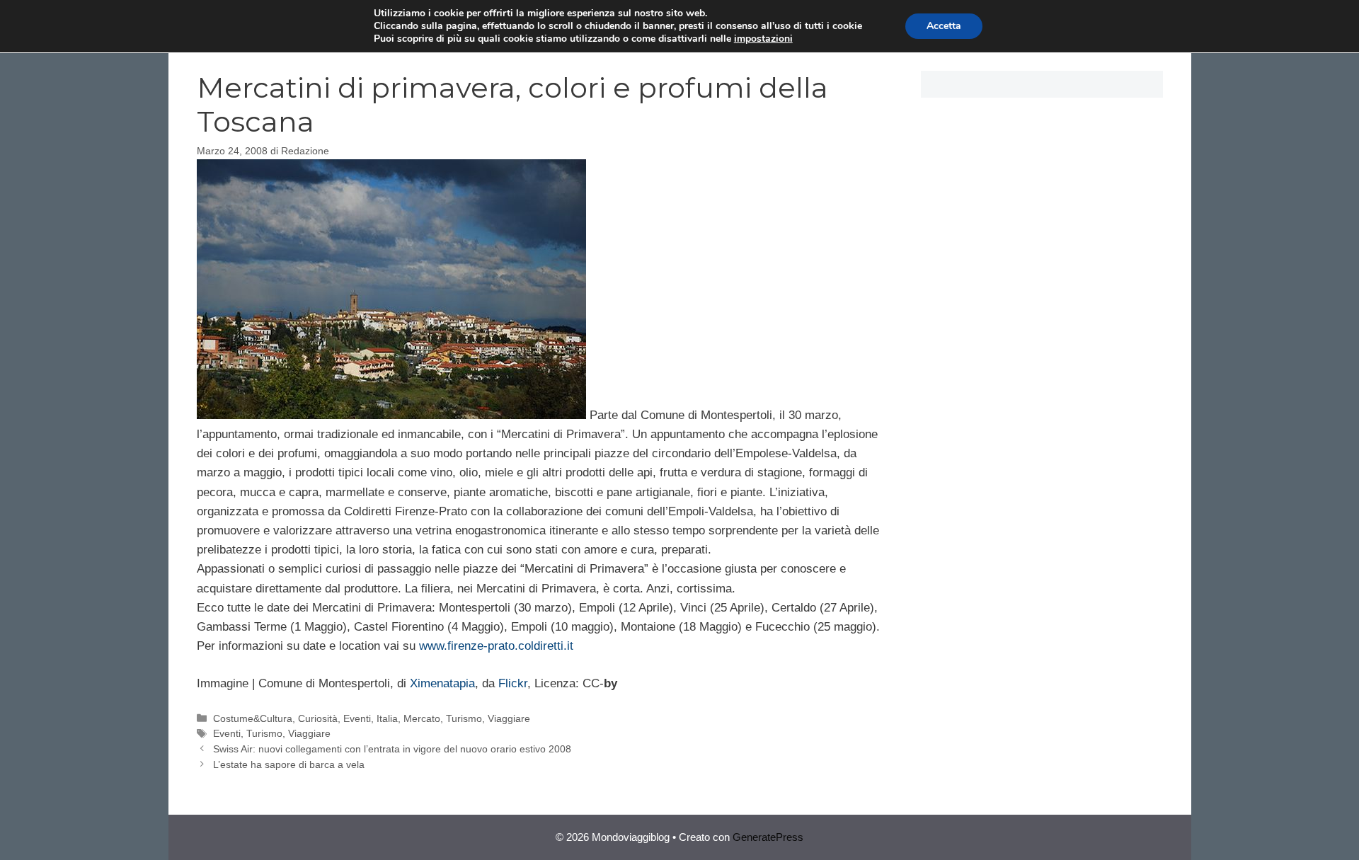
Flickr (512, 683)
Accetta (944, 26)
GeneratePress (768, 837)
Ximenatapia (442, 683)
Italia (387, 718)
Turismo (464, 718)
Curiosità (318, 718)
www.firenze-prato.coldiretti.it (496, 646)
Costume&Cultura (252, 718)
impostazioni (763, 39)
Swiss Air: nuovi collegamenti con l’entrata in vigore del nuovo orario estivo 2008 (392, 749)
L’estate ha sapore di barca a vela (289, 764)
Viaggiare (509, 718)
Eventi (357, 718)
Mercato (421, 718)
